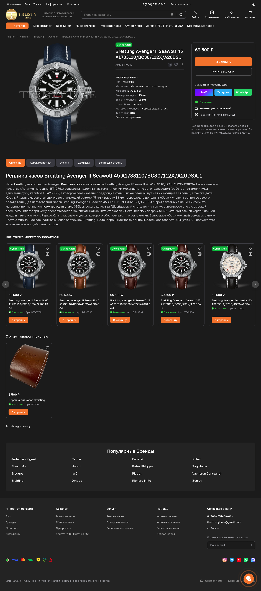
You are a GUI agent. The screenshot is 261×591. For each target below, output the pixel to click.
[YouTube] (239, 560)
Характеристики (40, 162)
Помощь (162, 508)
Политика (12, 528)
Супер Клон (63, 528)
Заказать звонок (180, 4)
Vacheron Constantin (207, 473)
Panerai (137, 459)
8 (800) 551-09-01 (154, 4)
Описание (15, 162)
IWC (74, 473)
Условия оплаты (167, 516)
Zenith (197, 480)
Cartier (76, 459)
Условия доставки (168, 522)
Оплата (64, 162)
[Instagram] (224, 560)
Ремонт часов (115, 516)
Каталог (62, 508)
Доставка (84, 162)
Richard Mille (141, 480)
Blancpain (18, 466)
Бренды (11, 522)
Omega (77, 480)
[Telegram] (232, 560)
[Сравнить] (170, 64)
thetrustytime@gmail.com (224, 522)
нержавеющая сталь (57, 206)
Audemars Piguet (23, 459)
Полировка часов (117, 522)
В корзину (223, 62)
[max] (253, 560)
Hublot (76, 466)
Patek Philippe (142, 466)
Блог (9, 516)
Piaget (137, 473)
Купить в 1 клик (223, 71)
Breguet (17, 473)
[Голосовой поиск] (173, 14)
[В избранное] (176, 64)
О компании (13, 533)
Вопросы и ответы (110, 162)
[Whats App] (246, 560)
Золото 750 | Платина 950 (72, 533)
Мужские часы (65, 516)
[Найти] (181, 14)
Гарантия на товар (168, 528)
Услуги (111, 508)
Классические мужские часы (82, 184)
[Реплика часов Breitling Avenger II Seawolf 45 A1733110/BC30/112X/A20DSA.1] (57, 94)
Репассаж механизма (120, 528)
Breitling (20, 184)
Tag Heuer (199, 466)
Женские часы (65, 522)
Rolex (196, 459)
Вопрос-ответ (166, 533)
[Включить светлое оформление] (253, 4)
